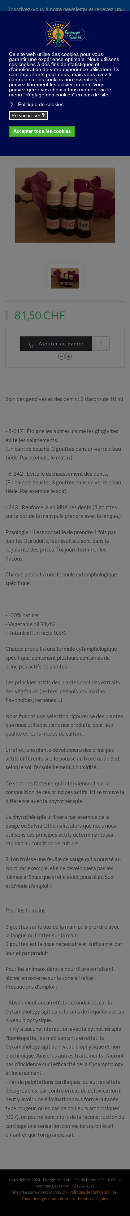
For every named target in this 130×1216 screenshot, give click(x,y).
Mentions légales (93, 1198)
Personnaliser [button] (29, 115)
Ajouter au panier (61, 343)
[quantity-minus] (61, 356)
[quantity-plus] (68, 356)
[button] (64, 278)
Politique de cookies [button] (41, 104)
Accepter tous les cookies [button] (42, 131)
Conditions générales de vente (49, 1198)
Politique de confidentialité (92, 1192)
